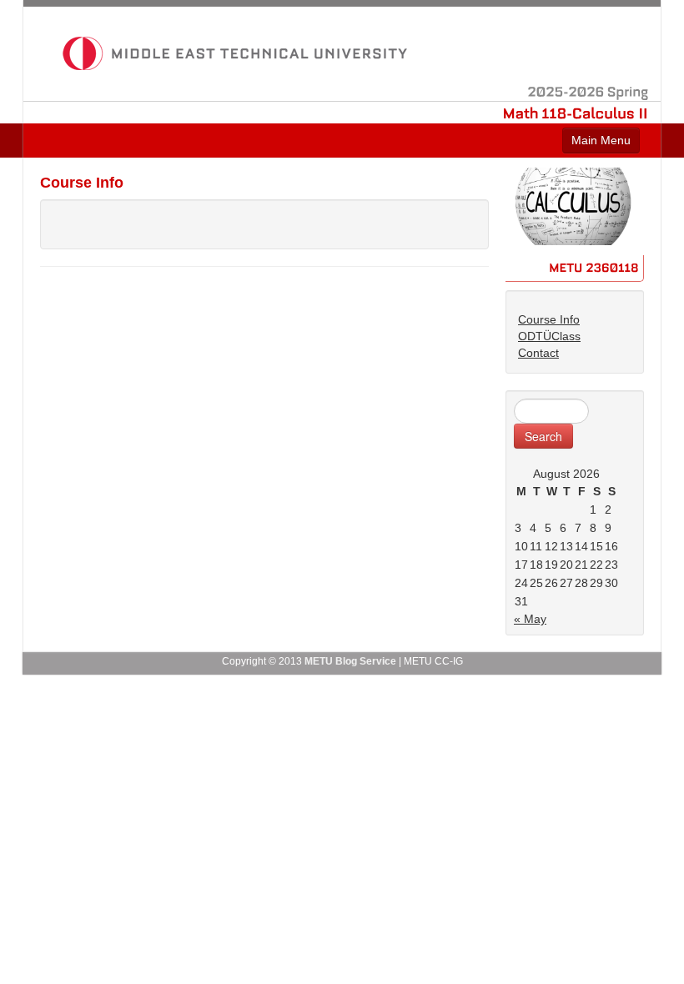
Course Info (549, 319)
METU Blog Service (350, 661)
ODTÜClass (549, 336)
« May (530, 618)
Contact (538, 352)
